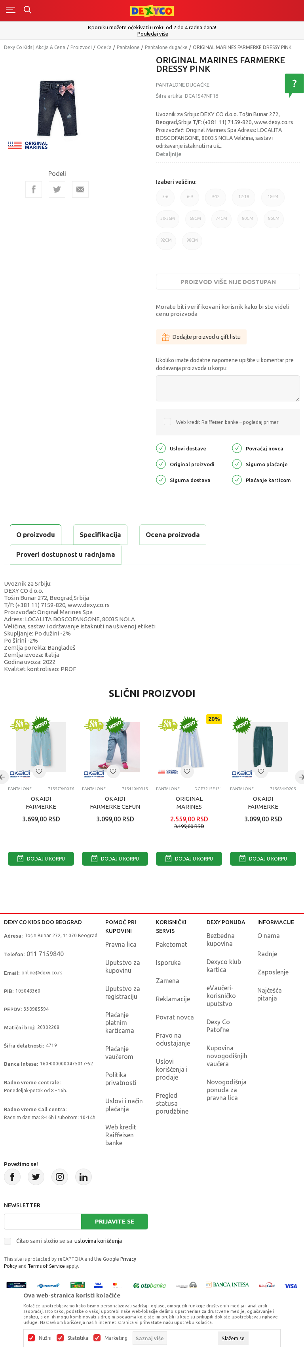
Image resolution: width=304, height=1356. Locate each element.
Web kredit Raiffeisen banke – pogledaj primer (227, 422)
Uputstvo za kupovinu (122, 966)
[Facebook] (34, 189)
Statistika (78, 1338)
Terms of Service (46, 1266)
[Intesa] (227, 1285)
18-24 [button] (273, 200)
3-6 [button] (165, 200)
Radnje (267, 953)
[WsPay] (186, 1285)
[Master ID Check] (117, 1285)
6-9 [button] (190, 200)
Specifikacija (100, 534)
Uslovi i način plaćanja (124, 1104)
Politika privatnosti (121, 1078)
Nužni (45, 1338)
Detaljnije (168, 154)
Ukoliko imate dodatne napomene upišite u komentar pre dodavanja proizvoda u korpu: (225, 364)
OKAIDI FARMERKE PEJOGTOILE (263, 806)
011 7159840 (45, 953)
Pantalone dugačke (166, 47)
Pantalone (128, 47)
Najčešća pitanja (269, 994)
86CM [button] (273, 222)
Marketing (115, 1338)
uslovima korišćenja (98, 1241)
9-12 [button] (215, 200)
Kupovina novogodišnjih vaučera (227, 1055)
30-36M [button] (167, 222)
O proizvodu (35, 534)
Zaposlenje (273, 972)
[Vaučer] (77, 1285)
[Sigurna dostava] (161, 479)
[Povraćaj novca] (237, 447)
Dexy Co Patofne (218, 1025)
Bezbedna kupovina (221, 939)
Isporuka (168, 962)
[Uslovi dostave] (161, 447)
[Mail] (80, 189)
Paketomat (171, 944)
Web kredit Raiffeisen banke (120, 1134)
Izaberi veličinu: (176, 182)
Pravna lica (121, 944)
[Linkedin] (83, 1177)
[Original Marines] (28, 144)
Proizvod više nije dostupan (228, 281)
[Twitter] (36, 1177)
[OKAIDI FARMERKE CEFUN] (115, 747)
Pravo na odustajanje (173, 1039)
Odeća (104, 47)
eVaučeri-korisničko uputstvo (221, 995)
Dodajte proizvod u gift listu (207, 337)
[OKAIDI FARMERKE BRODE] (41, 747)
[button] (39, 771)
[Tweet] (57, 189)
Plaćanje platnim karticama (119, 1022)
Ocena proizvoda (173, 534)
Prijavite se (114, 1221)
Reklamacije (173, 998)
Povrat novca (175, 1017)
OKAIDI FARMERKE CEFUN (115, 802)
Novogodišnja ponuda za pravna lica (227, 1089)
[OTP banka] (149, 1285)
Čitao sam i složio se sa (69, 1241)
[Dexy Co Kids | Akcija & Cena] (152, 10)
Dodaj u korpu (45, 858)
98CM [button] (192, 244)
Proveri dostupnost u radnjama (65, 554)
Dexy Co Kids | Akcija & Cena (34, 47)
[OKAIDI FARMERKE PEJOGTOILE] (263, 747)
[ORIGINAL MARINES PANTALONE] (189, 747)
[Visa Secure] (98, 1285)
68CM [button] (195, 222)
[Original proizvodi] (161, 463)
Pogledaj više (152, 33)
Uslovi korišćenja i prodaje (172, 1069)
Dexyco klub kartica (224, 965)
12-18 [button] (243, 200)
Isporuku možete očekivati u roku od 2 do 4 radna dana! (152, 27)
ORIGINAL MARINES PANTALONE (189, 806)
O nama (268, 935)
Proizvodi (81, 47)
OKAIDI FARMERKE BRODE (41, 806)
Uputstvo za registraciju (122, 992)
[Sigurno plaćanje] (237, 463)
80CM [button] (247, 222)
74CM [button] (221, 222)
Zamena (167, 980)
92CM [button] (166, 244)
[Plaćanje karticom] (237, 479)
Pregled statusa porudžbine (172, 1103)
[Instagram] (60, 1177)
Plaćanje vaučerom (119, 1052)
